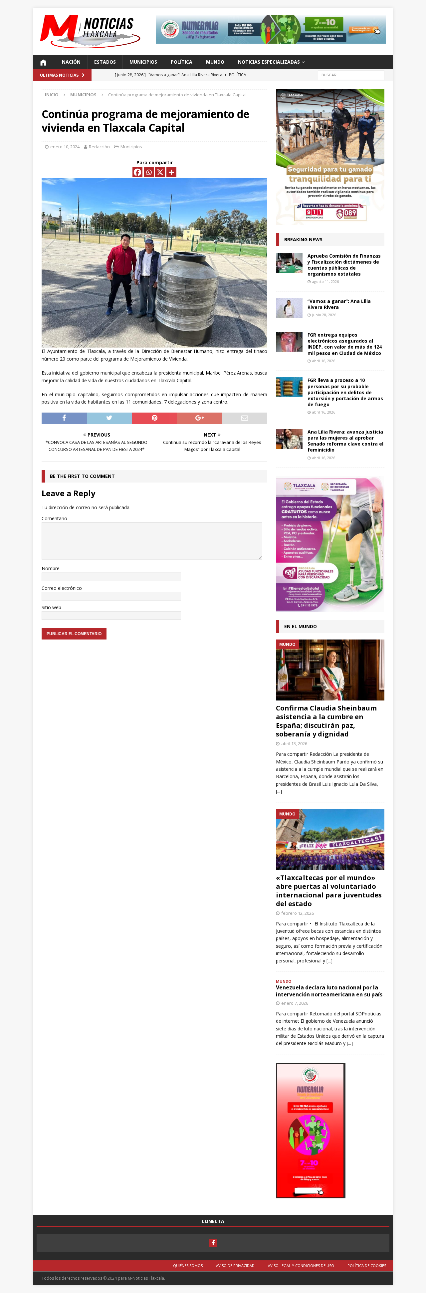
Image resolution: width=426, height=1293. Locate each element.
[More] (171, 172)
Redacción (99, 147)
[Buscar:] (351, 74)
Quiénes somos (188, 1265)
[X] (160, 172)
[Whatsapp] (149, 172)
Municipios (143, 62)
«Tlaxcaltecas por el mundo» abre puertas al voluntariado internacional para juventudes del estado (329, 890)
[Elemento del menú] (213, 1243)
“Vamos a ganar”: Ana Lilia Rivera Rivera (339, 304)
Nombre (51, 568)
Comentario (54, 518)
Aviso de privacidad (235, 1265)
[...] (279, 791)
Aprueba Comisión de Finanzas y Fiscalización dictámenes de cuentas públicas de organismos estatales (344, 265)
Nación (71, 62)
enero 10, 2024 (65, 147)
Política (181, 62)
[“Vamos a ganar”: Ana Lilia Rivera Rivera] (289, 308)
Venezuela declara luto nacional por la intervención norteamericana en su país (329, 991)
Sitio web (51, 607)
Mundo (215, 62)
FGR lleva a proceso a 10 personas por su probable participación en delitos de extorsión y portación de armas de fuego (345, 392)
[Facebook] (137, 172)
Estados (105, 62)
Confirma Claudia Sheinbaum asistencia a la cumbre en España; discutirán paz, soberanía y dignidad (326, 720)
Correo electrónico (62, 588)
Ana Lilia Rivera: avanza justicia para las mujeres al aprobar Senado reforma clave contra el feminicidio (345, 441)
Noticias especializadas (269, 62)
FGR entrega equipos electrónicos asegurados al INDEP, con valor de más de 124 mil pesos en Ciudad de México (345, 344)
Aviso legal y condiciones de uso (301, 1265)
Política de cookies (366, 1265)
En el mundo (300, 626)
